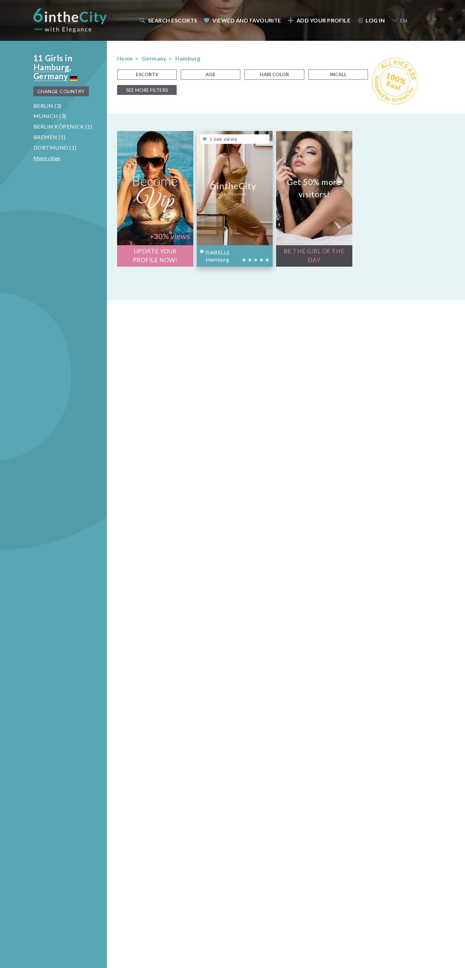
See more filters (147, 90)
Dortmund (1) (55, 147)
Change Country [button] (61, 91)
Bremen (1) (49, 137)
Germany (50, 76)
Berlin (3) (47, 105)
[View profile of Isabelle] (235, 199)
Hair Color (274, 74)
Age (210, 74)
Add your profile (323, 20)
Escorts (147, 74)
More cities (46, 158)
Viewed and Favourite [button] (246, 20)
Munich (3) (49, 116)
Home (125, 58)
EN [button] (403, 20)
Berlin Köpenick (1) (62, 126)
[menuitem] (167, 20)
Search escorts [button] (172, 20)
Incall (338, 74)
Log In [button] (375, 20)
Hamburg (51, 67)
